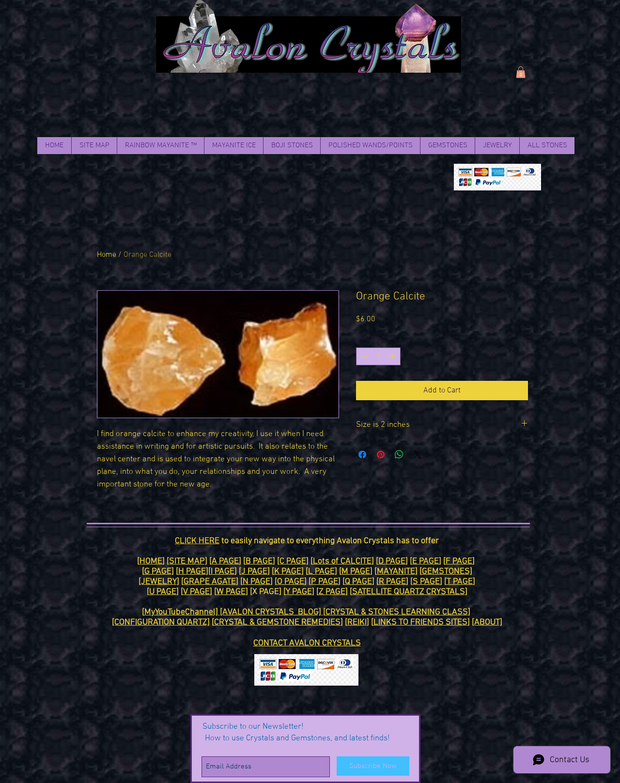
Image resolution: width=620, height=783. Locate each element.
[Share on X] (417, 454)
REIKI (357, 622)
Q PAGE (358, 582)
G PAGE (157, 571)
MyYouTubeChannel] (182, 612)
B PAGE (259, 561)
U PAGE (162, 592)
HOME (151, 561)
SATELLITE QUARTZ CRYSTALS (408, 592)
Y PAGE (299, 592)
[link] (521, 72)
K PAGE (287, 571)
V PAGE (196, 592)
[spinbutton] (378, 356)
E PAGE (425, 561)
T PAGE (460, 582)
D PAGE (391, 561)
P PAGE (324, 582)
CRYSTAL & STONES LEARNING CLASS (397, 612)
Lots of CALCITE (342, 561)
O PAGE (290, 582)
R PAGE (392, 582)
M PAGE (355, 571)
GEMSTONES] (447, 571)
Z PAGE (332, 592)
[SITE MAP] (187, 561)
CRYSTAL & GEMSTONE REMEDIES (277, 622)
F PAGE (459, 561)
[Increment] (393, 356)
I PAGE (222, 571)
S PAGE (426, 582)
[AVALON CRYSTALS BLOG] (271, 612)
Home (106, 255)
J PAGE (254, 571)
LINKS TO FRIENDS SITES (420, 622)
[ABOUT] (487, 622)
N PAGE (256, 582)
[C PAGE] (293, 561)
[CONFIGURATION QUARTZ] (161, 622)
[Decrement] (363, 356)
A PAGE (225, 561)
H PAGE (192, 571)
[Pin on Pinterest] (381, 454)
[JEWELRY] (159, 582)
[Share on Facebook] (362, 454)
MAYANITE (396, 571)
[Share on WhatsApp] (399, 454)
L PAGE (321, 571)
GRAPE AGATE (210, 582)
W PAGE (231, 592)
